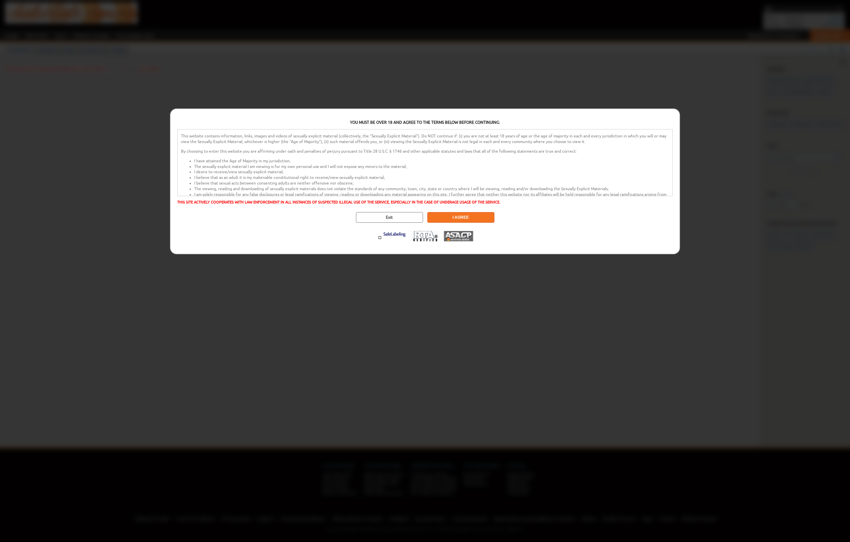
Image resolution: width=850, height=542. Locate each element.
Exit (389, 217)
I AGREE (461, 217)
